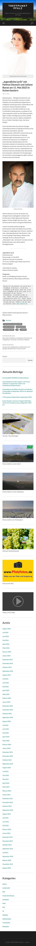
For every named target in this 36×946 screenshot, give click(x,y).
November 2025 (7, 663)
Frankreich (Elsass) (8, 896)
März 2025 (5, 694)
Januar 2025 (6, 702)
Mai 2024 (5, 733)
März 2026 (5, 648)
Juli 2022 (5, 818)
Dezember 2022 (7, 798)
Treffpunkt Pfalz (18, 7)
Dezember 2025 (7, 659)
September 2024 (7, 717)
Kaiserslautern (9, 329)
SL (3, 911)
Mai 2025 (5, 686)
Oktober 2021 (7, 845)
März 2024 (5, 740)
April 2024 (5, 737)
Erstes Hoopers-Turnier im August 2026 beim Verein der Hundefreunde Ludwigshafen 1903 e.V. (16, 403)
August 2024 (6, 721)
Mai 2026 (5, 640)
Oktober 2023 (7, 760)
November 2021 (7, 841)
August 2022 (6, 814)
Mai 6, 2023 (6, 93)
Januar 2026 (6, 655)
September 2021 (7, 848)
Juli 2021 (5, 852)
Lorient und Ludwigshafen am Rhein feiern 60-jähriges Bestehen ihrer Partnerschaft (16, 346)
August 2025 (6, 675)
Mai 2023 (5, 779)
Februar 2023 (6, 791)
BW (3, 892)
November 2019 (7, 864)
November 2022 (7, 802)
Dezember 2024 (7, 706)
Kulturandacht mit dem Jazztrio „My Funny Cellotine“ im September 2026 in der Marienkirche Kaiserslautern (16, 383)
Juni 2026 (5, 636)
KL (17, 329)
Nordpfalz (5, 899)
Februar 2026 (6, 652)
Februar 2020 (6, 860)
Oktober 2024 (7, 713)
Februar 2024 (6, 744)
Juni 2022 (5, 822)
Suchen (4, 356)
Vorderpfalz (6, 922)
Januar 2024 (6, 748)
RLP (3, 907)
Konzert (23, 329)
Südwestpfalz (6, 919)
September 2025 (7, 671)
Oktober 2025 (7, 667)
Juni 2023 (5, 775)
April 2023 (5, 783)
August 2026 (6, 629)
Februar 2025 (6, 698)
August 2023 (6, 767)
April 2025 (5, 690)
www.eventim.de (22, 303)
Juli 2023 (5, 771)
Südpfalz (5, 915)
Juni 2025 (5, 683)
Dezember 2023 (7, 752)
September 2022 (7, 810)
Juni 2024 (5, 729)
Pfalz (4, 903)
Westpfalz (8, 320)
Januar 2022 (6, 833)
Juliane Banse (21, 327)
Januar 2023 (6, 794)
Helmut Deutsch (9, 327)
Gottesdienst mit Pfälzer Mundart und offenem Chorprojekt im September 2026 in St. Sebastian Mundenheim (17, 391)
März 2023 (5, 787)
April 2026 (5, 644)
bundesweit (6, 888)
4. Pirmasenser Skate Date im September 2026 (17, 397)
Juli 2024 (5, 725)
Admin (4, 884)
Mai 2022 (5, 825)
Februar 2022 (6, 829)
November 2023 (7, 756)
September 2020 (7, 856)
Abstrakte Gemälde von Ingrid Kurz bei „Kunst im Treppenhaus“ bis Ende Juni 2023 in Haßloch (17, 337)
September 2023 (7, 764)
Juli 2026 (5, 632)
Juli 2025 (5, 679)
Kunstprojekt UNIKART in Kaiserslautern (15, 378)
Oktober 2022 (7, 806)
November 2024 (7, 710)
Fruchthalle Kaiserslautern (13, 324)
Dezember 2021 (7, 837)
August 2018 (6, 868)
